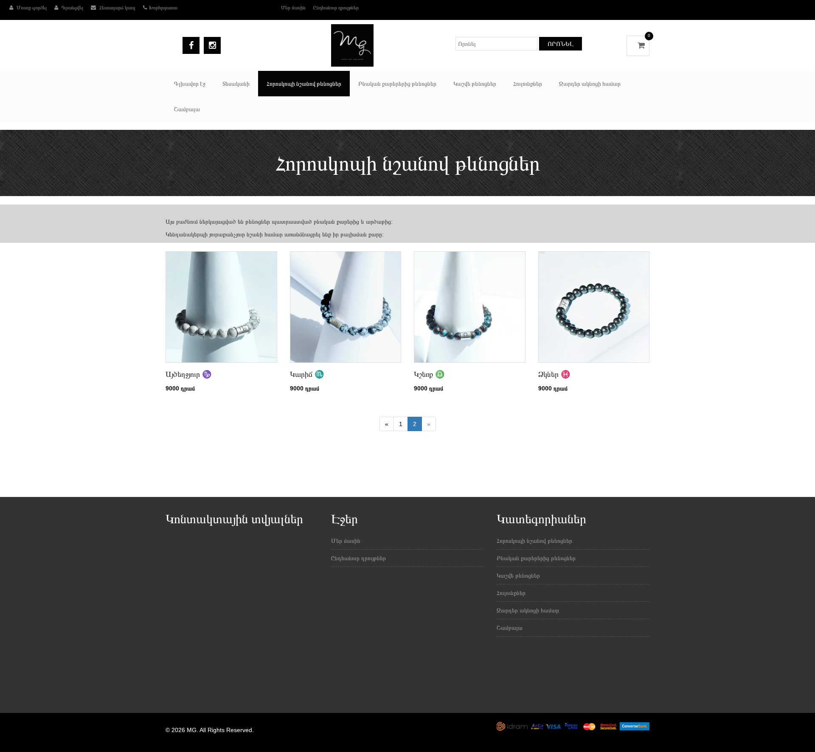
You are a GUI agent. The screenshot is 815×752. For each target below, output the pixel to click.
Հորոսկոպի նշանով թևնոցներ (304, 83)
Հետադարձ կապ (116, 8)
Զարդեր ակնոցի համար (590, 83)
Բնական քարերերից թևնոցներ (397, 83)
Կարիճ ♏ (307, 374)
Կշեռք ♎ (429, 374)
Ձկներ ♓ (554, 374)
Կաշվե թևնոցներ (474, 83)
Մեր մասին (293, 8)
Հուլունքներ (527, 83)
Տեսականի (236, 83)
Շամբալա (187, 109)
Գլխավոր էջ (189, 83)
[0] (638, 45)
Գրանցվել (71, 8)
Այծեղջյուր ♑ (188, 374)
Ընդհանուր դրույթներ (336, 8)
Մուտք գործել (31, 8)
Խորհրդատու (163, 8)
